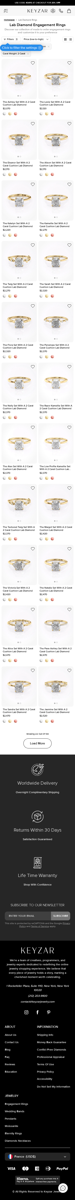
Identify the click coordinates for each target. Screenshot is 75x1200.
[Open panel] (6, 11)
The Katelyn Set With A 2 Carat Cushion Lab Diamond (18, 187)
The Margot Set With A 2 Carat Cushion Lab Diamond (56, 491)
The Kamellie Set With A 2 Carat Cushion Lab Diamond (56, 187)
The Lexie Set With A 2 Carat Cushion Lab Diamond (54, 66)
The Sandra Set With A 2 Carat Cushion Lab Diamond (19, 674)
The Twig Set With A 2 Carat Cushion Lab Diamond (17, 248)
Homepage (9, 20)
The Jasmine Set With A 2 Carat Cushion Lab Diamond (55, 674)
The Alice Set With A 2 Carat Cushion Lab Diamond (17, 613)
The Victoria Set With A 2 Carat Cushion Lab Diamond (18, 552)
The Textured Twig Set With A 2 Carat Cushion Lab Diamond (18, 491)
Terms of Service (40, 926)
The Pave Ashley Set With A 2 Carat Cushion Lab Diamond (55, 613)
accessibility (44, 1079)
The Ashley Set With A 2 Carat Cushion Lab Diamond (19, 66)
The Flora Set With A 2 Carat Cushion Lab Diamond (17, 309)
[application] (63, 1188)
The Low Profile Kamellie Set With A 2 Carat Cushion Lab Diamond (54, 433)
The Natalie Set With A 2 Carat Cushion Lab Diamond (56, 552)
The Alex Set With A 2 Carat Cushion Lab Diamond (17, 430)
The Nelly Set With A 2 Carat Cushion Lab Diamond (17, 370)
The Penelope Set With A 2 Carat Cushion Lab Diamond (55, 309)
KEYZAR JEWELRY (35, 9)
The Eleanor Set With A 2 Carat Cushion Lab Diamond (18, 127)
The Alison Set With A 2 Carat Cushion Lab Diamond (55, 127)
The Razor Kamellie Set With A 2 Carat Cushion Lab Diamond (55, 370)
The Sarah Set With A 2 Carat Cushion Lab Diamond (55, 248)
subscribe (60, 916)
